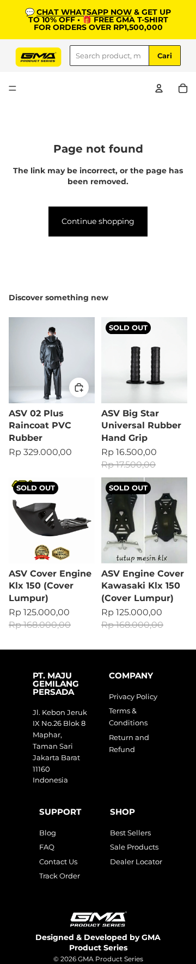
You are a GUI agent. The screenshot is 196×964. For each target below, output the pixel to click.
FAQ (46, 846)
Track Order (59, 875)
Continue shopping (98, 221)
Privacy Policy (133, 696)
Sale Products (134, 846)
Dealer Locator (136, 861)
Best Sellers (130, 832)
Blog (47, 832)
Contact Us (58, 861)
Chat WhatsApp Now (84, 12)
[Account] (159, 88)
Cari (164, 55)
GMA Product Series (110, 959)
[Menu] (12, 88)
